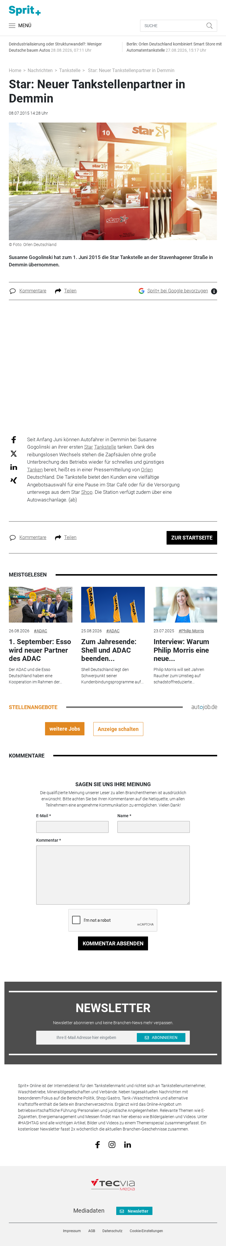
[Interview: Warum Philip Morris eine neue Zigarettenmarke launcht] (185, 605)
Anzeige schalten (118, 729)
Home (15, 70)
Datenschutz (112, 1231)
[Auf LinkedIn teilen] (13, 467)
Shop (86, 492)
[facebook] (97, 1144)
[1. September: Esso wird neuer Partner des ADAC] (40, 605)
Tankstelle (69, 70)
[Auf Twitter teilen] (14, 453)
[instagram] (112, 1144)
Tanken (35, 470)
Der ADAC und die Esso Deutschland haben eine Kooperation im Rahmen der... (35, 675)
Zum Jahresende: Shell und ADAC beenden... (109, 650)
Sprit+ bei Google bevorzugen (177, 291)
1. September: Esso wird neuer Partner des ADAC (40, 650)
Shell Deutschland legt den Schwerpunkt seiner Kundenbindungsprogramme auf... (112, 675)
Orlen (147, 470)
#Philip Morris (191, 630)
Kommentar (47, 840)
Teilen (70, 291)
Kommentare (32, 291)
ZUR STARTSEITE (191, 538)
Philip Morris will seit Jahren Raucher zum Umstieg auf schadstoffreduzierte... (179, 675)
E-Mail (42, 815)
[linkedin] (127, 1144)
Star (88, 447)
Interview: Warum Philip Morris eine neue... (181, 650)
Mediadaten (88, 1210)
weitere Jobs (64, 729)
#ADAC (40, 630)
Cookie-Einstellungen (146, 1231)
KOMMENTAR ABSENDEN (113, 943)
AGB (91, 1231)
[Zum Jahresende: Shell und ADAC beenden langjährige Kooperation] (113, 605)
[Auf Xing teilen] (13, 480)
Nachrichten (40, 70)
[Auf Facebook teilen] (13, 439)
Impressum (72, 1231)
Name (123, 815)
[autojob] (204, 707)
